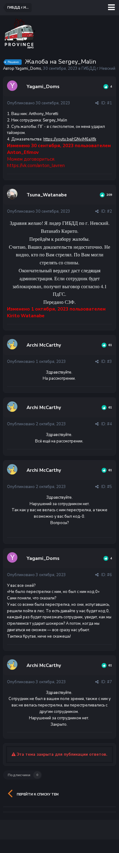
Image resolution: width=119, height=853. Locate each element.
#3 (109, 361)
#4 (109, 424)
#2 (109, 211)
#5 (109, 487)
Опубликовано (38, 103)
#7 (109, 682)
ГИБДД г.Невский (98, 68)
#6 (109, 575)
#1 (109, 103)
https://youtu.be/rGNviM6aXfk (69, 139)
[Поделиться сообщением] (97, 103)
